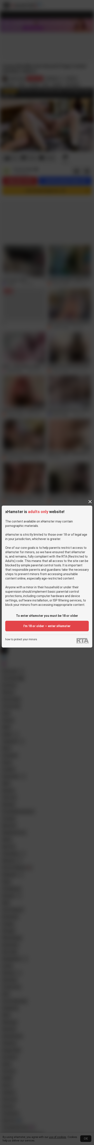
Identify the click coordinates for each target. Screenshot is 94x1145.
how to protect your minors (21, 639)
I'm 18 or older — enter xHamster (47, 626)
